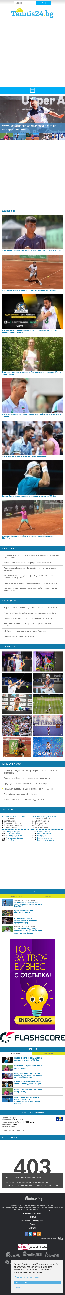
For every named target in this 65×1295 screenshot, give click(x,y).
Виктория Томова (44, 834)
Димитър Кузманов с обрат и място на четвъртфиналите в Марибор (28, 537)
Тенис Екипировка (11, 764)
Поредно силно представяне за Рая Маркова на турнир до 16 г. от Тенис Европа (31, 373)
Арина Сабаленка (42, 819)
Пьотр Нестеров (13, 834)
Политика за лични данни (32, 1221)
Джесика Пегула (41, 823)
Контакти (32, 1228)
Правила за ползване (32, 1213)
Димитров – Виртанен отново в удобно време (28, 1067)
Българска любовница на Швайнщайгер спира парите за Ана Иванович (30, 569)
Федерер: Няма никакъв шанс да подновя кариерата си (28, 618)
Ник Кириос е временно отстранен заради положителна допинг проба (31, 625)
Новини (32, 1049)
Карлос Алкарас (10, 821)
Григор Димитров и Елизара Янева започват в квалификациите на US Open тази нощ (27, 1100)
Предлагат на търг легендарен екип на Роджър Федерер (28, 789)
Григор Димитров (13, 832)
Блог (32, 892)
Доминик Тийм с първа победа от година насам (24, 800)
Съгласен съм (21, 1282)
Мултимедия (8, 647)
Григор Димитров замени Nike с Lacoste (21, 794)
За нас (32, 1224)
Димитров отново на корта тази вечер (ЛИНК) (28, 1090)
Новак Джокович (10, 827)
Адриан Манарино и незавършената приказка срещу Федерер (25, 920)
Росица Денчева (43, 836)
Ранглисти (7, 810)
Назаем (49, 896)
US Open (12, 1118)
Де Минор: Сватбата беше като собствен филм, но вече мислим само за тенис (31, 556)
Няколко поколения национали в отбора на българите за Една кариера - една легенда (30, 331)
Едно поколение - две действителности (23, 912)
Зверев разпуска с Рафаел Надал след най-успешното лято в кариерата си (30, 589)
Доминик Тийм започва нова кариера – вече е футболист (28, 563)
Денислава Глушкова (46, 840)
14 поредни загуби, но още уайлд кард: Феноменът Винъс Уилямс (28, 904)
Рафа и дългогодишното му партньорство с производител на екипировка (30, 772)
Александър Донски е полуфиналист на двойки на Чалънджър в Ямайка (31, 415)
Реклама (32, 1217)
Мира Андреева (41, 827)
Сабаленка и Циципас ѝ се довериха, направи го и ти (27, 778)
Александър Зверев (12, 823)
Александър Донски (14, 838)
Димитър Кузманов (14, 836)
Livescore (20, 1130)
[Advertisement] (32, 52)
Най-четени (16, 1053)
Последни (48, 1053)
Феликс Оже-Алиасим (13, 825)
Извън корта (8, 548)
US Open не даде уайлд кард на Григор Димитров (25, 631)
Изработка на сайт (49, 1239)
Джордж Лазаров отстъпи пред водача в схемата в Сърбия (29, 290)
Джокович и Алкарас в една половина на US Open (24, 456)
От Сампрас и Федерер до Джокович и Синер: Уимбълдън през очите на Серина (28, 931)
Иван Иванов (11, 840)
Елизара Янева (43, 832)
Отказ (17, 1287)
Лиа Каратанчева (44, 838)
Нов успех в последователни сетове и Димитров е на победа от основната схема (28, 1076)
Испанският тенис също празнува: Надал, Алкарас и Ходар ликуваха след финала (29, 577)
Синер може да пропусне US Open (19, 636)
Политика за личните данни (27, 1277)
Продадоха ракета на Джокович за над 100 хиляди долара (29, 784)
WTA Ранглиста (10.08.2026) (44, 817)
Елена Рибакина (41, 821)
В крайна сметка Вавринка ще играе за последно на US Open (30, 608)
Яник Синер (9, 819)
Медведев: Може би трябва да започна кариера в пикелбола (30, 613)
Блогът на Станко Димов (24, 900)
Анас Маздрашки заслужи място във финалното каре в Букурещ (31, 250)
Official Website (8, 1130)
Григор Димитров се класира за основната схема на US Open (29, 496)
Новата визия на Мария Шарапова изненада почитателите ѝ (30, 583)
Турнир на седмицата (32, 1112)
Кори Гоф (38, 825)
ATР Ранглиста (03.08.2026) (13, 817)
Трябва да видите (11, 601)
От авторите (16, 896)
